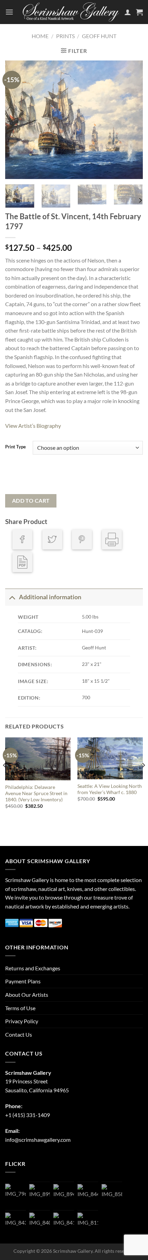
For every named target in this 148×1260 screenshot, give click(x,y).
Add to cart (31, 501)
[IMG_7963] (15, 1194)
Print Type (15, 447)
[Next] (131, 120)
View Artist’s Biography (33, 425)
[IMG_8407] (39, 1223)
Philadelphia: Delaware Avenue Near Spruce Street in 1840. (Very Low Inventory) (36, 793)
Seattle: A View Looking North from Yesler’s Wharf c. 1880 (109, 789)
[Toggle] (12, 597)
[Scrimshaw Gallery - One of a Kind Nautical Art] (71, 11)
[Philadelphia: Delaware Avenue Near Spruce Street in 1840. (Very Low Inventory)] (38, 759)
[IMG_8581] (112, 1194)
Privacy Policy (21, 1021)
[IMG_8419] (63, 1223)
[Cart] (139, 12)
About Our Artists (26, 994)
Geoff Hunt (99, 36)
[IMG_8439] (15, 1223)
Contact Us (18, 1034)
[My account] (127, 12)
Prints (65, 36)
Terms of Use (20, 1008)
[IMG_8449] (87, 1194)
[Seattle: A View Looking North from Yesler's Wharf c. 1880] (110, 758)
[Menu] (9, 11)
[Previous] (16, 120)
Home (40, 36)
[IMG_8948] (63, 1194)
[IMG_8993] (39, 1194)
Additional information (50, 597)
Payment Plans (23, 981)
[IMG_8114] (87, 1223)
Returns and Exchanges (32, 968)
